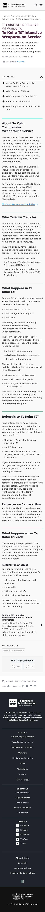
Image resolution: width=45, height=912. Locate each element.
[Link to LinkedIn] (31, 686)
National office (23, 793)
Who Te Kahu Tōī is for (18, 91)
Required (20, 61)
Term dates (22, 769)
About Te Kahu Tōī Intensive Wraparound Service (20, 84)
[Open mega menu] (41, 5)
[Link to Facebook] (27, 686)
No (31, 666)
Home (5, 16)
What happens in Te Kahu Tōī (21, 96)
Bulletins (22, 774)
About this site (22, 858)
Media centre (22, 803)
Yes (18, 666)
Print (4, 686)
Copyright (22, 863)
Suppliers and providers (23, 747)
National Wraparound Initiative (18, 204)
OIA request (22, 813)
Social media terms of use (22, 873)
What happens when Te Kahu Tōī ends (23, 108)
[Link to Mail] (35, 686)
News (22, 764)
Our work (22, 753)
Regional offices (22, 798)
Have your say (22, 780)
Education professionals (22, 16)
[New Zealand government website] (22, 896)
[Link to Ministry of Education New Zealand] (22, 703)
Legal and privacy (22, 868)
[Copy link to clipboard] (23, 686)
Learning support (32, 19)
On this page (8, 77)
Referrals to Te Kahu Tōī (18, 101)
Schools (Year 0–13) (11, 19)
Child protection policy (22, 758)
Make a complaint (22, 808)
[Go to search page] (36, 5)
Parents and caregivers (22, 742)
